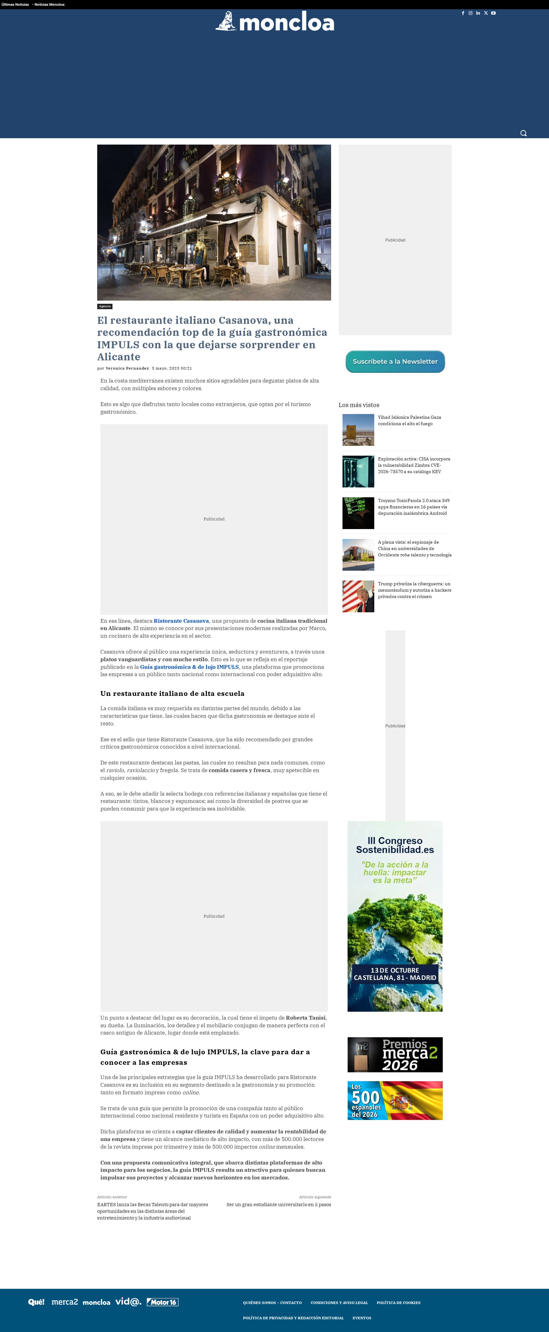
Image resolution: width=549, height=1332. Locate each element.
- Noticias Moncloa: (48, 4)
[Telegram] (192, 1242)
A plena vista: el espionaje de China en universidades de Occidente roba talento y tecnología (415, 548)
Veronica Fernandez (127, 368)
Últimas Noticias (15, 4)
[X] (486, 13)
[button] (523, 133)
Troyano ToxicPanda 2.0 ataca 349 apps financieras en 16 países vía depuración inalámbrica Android (414, 507)
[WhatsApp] (177, 1242)
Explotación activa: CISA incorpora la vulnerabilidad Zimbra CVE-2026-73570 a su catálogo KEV (414, 465)
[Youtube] (493, 13)
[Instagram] (470, 13)
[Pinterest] (206, 1242)
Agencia (105, 306)
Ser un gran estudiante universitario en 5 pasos (279, 1204)
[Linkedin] (478, 13)
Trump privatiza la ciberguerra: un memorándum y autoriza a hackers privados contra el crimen (414, 590)
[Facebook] (463, 13)
